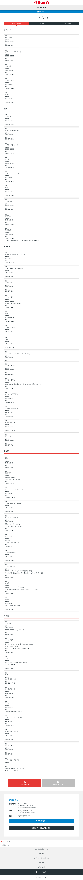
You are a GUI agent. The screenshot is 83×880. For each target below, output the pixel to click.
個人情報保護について (41, 849)
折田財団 (41, 853)
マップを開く (42, 821)
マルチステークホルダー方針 (41, 858)
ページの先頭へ (42, 872)
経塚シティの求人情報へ (40, 828)
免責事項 (41, 862)
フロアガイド (25, 784)
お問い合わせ (41, 867)
